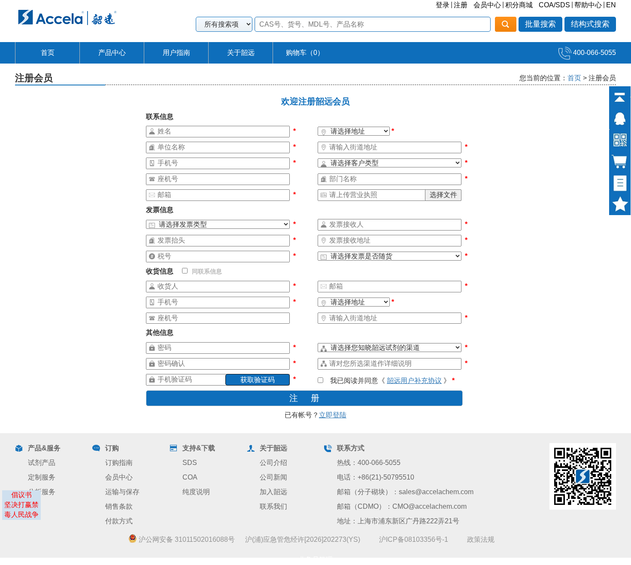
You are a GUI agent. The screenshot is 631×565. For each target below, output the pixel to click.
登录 (442, 5)
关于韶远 (241, 52)
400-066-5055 (593, 52)
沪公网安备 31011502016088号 (186, 539)
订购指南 (119, 462)
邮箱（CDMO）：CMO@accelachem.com (402, 506)
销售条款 (119, 506)
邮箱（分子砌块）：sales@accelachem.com (405, 491)
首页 (48, 52)
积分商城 (519, 5)
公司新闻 (273, 477)
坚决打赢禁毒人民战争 (21, 509)
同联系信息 (207, 271)
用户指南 (176, 52)
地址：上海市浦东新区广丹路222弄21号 (398, 521)
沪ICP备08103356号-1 (413, 539)
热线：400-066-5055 (368, 462)
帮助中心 (588, 5)
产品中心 (112, 52)
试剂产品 (41, 462)
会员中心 (487, 5)
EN (611, 5)
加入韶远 (273, 491)
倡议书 (21, 494)
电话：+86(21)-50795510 (375, 477)
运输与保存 (122, 491)
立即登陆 (332, 415)
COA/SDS (554, 5)
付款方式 (119, 521)
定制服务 (41, 477)
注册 (460, 5)
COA (189, 477)
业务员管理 (315, 559)
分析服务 (41, 491)
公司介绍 (273, 462)
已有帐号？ (315, 415)
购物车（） (305, 52)
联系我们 (273, 506)
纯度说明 (196, 491)
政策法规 (480, 539)
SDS (189, 462)
